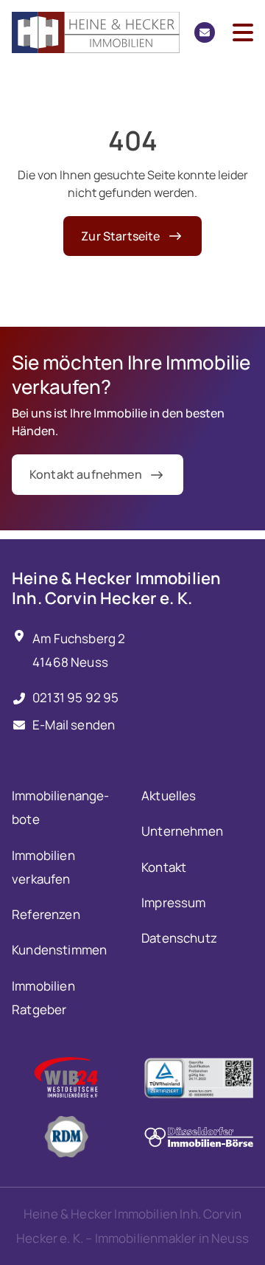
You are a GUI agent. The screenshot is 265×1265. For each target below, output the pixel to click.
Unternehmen (182, 830)
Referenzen (46, 914)
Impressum (173, 902)
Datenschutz (179, 937)
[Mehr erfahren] (66, 1077)
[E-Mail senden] (204, 32)
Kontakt (163, 867)
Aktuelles (169, 795)
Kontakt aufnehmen (85, 474)
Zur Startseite (120, 236)
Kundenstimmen (59, 949)
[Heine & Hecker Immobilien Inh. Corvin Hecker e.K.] (96, 32)
